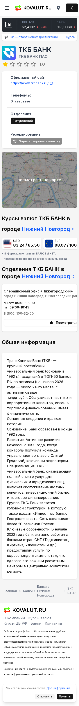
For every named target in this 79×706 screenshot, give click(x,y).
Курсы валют (40, 618)
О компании (14, 618)
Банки (36, 623)
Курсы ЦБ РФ (15, 623)
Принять (66, 697)
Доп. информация (58, 688)
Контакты (53, 623)
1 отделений (23, 121)
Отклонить (46, 697)
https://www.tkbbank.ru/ (29, 83)
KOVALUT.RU (37, 8)
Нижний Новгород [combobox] (46, 229)
